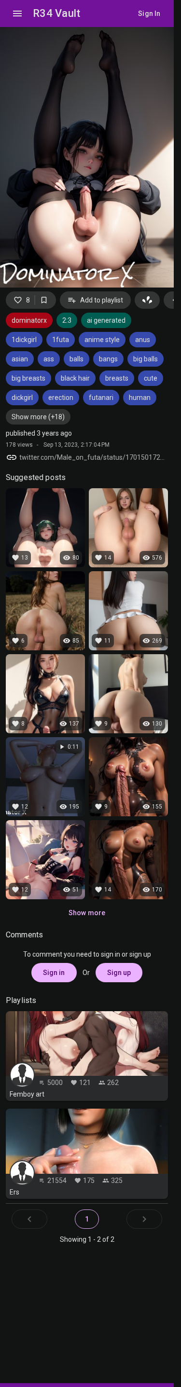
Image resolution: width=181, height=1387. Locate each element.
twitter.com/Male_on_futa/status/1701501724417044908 (93, 457)
